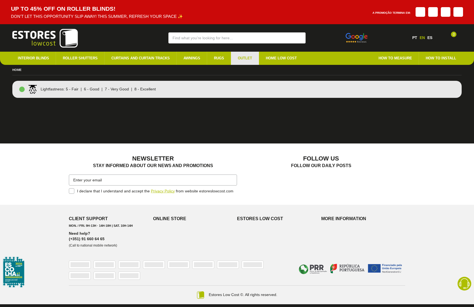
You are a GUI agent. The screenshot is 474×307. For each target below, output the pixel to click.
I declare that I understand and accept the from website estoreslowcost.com (155, 191)
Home (16, 70)
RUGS (219, 58)
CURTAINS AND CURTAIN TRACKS (140, 58)
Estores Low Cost (260, 218)
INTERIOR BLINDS (33, 58)
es (429, 37)
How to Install (441, 58)
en (422, 37)
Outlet (245, 58)
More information (343, 218)
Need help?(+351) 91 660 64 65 (87, 236)
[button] (297, 37)
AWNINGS (192, 58)
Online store (169, 218)
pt (414, 37)
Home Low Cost (281, 58)
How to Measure (395, 58)
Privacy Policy (163, 191)
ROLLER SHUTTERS (80, 58)
